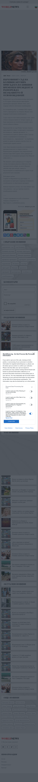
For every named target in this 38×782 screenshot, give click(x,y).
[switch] (30, 391)
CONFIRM (11, 421)
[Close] (34, 354)
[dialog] (19, 391)
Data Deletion (9, 428)
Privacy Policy (29, 428)
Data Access (19, 428)
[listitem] (19, 387)
